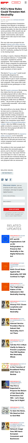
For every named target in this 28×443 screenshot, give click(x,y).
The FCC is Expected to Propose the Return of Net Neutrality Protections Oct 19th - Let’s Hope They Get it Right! (18, 393)
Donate (16, 2)
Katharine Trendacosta (17, 425)
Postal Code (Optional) (9, 195)
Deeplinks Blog (14, 235)
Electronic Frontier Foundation (5, 3)
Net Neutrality (7, 173)
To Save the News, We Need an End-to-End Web (17, 413)
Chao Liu (23, 301)
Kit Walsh (15, 341)
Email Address (7, 201)
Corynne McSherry (18, 19)
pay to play (12, 73)
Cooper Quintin (17, 320)
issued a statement (12, 90)
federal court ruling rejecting (16, 44)
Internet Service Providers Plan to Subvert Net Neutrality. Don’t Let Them (17, 328)
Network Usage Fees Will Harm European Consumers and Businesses (16, 434)
